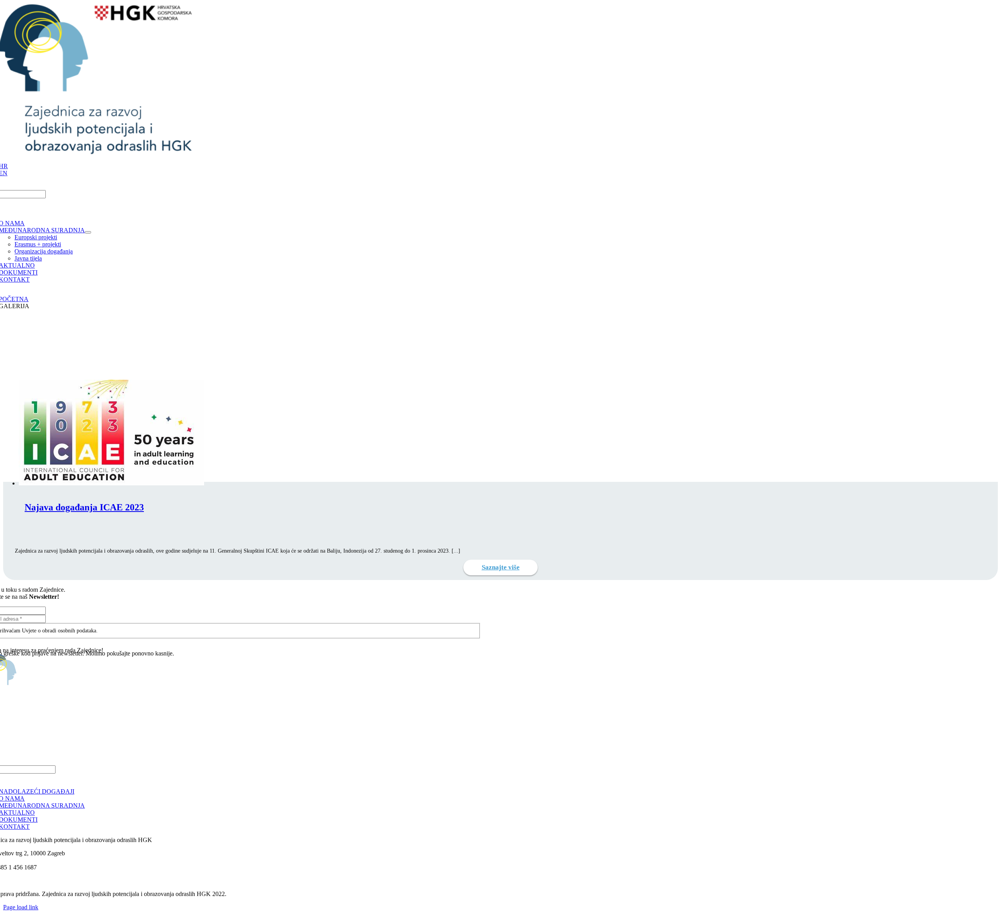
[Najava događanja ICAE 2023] (111, 483)
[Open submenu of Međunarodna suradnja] (88, 232)
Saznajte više (501, 567)
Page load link (20, 907)
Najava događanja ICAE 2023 (84, 507)
